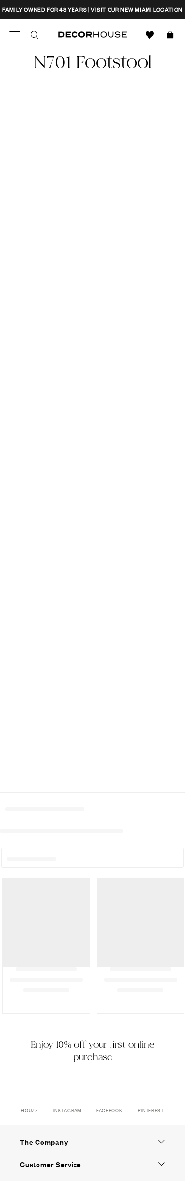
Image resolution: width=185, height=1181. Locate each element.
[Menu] (15, 34)
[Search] (34, 34)
